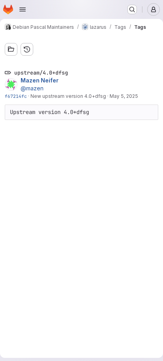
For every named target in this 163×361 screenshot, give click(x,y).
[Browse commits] (27, 49)
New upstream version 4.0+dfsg (68, 96)
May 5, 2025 (124, 96)
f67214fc (16, 96)
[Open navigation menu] (22, 9)
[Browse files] (11, 49)
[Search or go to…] (132, 9)
